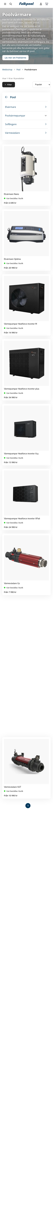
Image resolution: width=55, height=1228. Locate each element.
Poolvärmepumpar (15, 115)
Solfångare (10, 124)
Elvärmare (10, 107)
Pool (18, 69)
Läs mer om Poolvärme (15, 57)
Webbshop (7, 69)
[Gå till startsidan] (26, 4)
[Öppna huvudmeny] (5, 4)
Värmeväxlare (12, 132)
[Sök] (10, 4)
